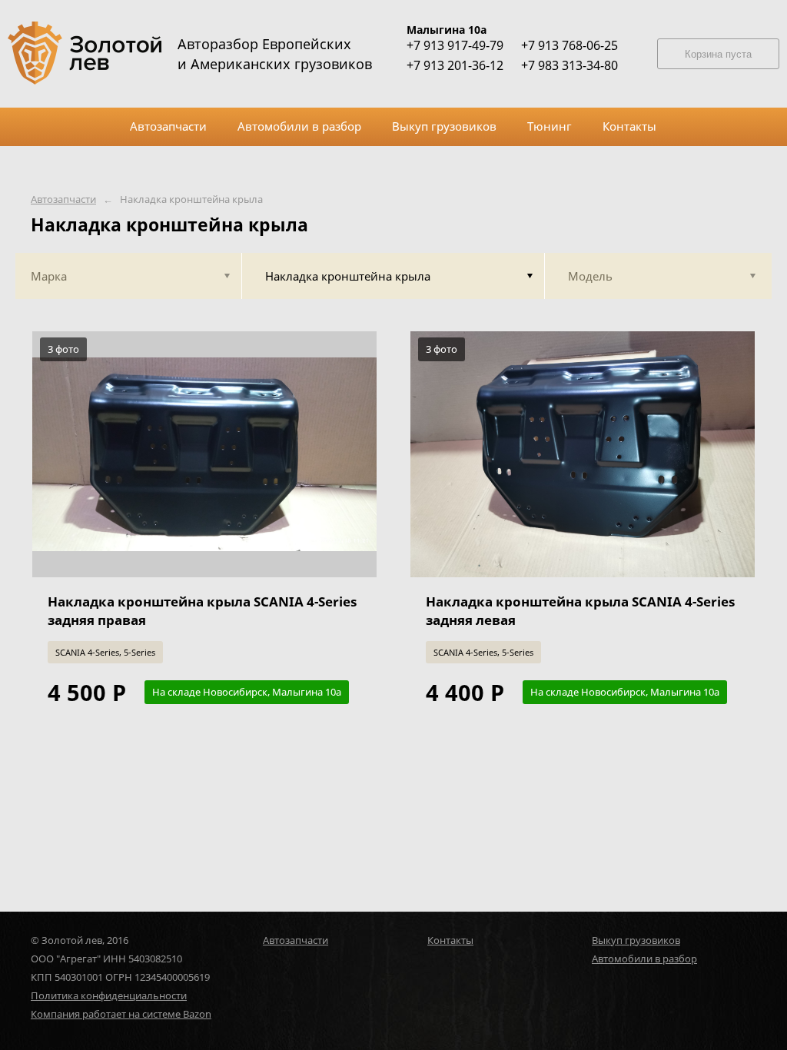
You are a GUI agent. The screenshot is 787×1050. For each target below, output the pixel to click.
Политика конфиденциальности (109, 995)
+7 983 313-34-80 (569, 65)
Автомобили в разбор (644, 958)
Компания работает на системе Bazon (121, 1014)
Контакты (450, 940)
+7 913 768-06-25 (569, 45)
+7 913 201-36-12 (455, 65)
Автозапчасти (63, 199)
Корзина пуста (718, 54)
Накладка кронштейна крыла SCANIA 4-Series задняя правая (202, 611)
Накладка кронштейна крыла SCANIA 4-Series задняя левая (580, 611)
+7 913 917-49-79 (455, 45)
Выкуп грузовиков (636, 940)
